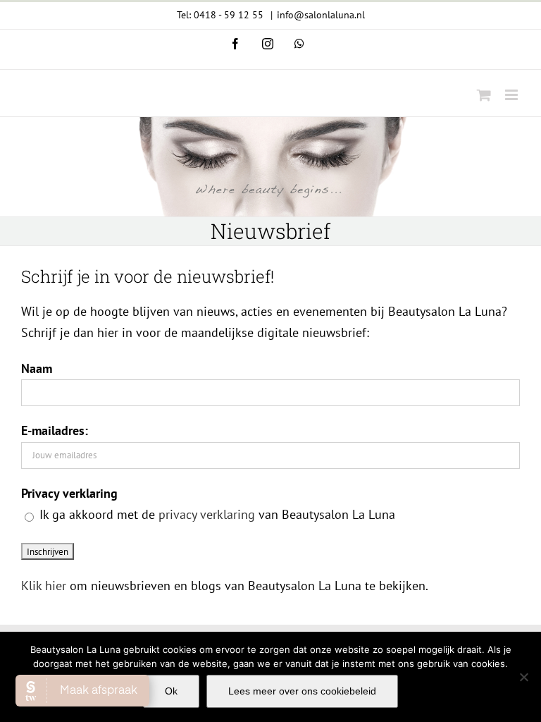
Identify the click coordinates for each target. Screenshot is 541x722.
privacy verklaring (206, 514)
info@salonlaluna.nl (321, 14)
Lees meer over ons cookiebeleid (302, 691)
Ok (171, 691)
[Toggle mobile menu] (512, 94)
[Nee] (523, 677)
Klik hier (43, 585)
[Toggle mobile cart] (484, 94)
